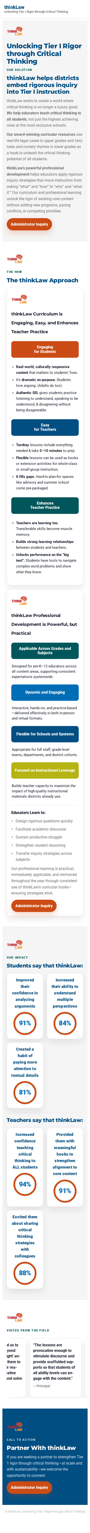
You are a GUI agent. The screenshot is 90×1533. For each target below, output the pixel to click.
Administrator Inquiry (29, 224)
